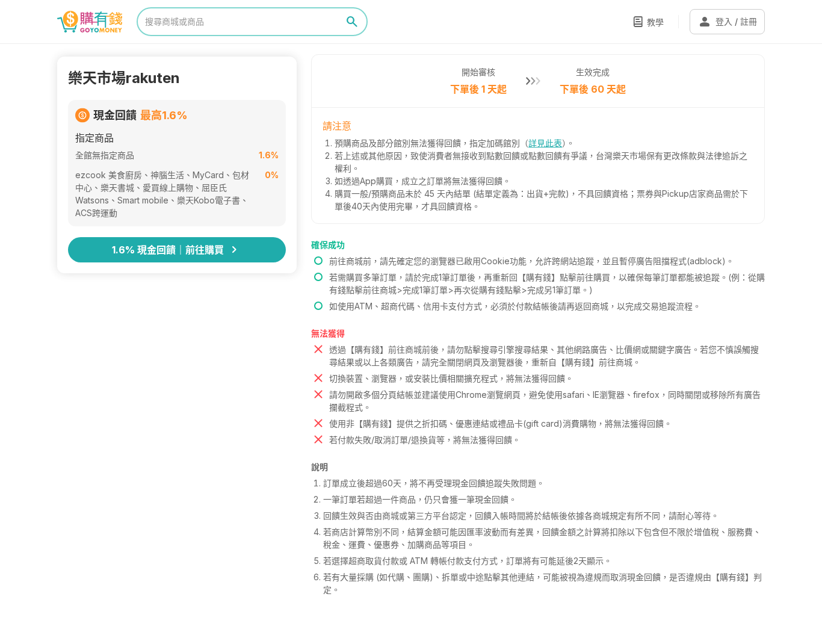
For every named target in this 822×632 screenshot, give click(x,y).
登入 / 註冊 (727, 21)
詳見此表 (545, 143)
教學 (655, 22)
